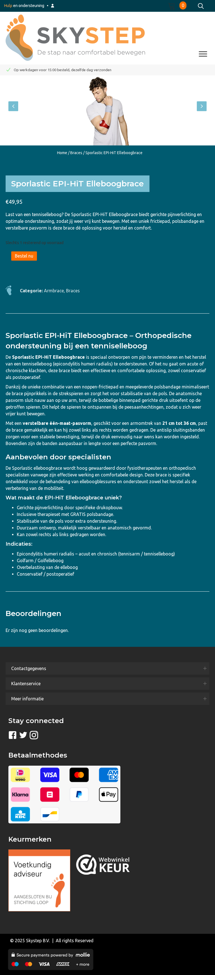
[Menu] (203, 54)
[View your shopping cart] (173, 5)
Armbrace (54, 290)
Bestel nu (24, 255)
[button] (13, 106)
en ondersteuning (24, 5)
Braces (76, 152)
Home (62, 152)
